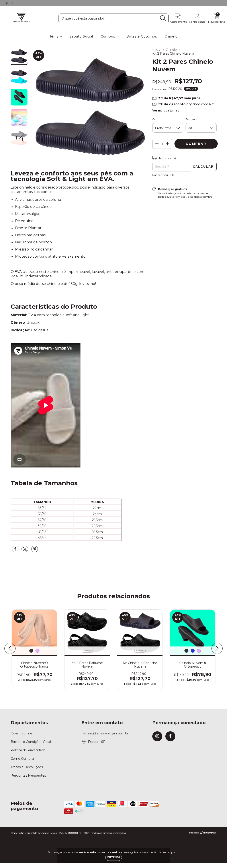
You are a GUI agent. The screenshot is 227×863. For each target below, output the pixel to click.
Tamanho (192, 119)
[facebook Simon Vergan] (13, 3)
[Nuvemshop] (202, 833)
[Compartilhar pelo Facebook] (15, 551)
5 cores (87, 650)
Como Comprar (22, 759)
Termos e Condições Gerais (31, 742)
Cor (154, 119)
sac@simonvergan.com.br (108, 733)
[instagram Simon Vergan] (6, 3)
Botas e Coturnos (141, 36)
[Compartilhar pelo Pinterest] (34, 551)
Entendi (113, 857)
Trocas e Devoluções (27, 767)
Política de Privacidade (28, 750)
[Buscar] (163, 18)
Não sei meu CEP (163, 175)
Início (156, 50)
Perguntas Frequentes (28, 775)
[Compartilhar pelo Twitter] (25, 551)
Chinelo (171, 36)
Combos (108, 36)
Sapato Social (81, 36)
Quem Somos (21, 733)
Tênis (54, 36)
